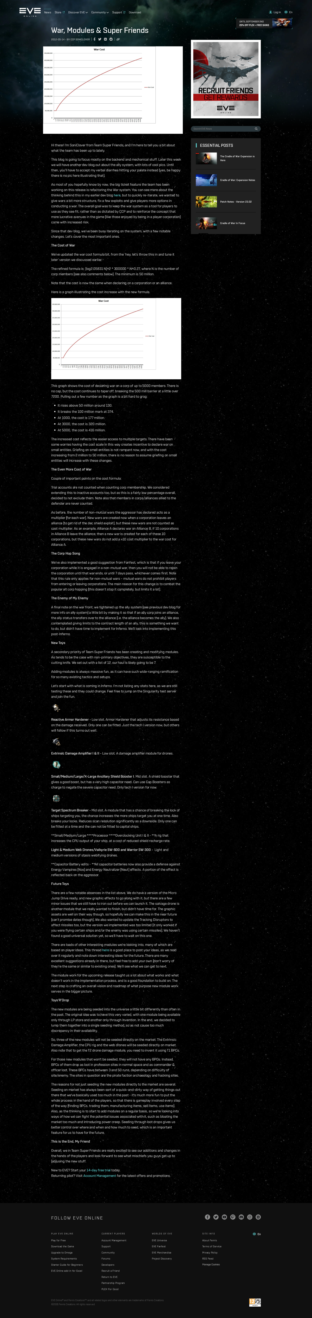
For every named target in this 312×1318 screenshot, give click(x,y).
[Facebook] (207, 1217)
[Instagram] (249, 1217)
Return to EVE (110, 1277)
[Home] (30, 15)
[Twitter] (216, 1217)
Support (106, 1246)
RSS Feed (208, 1258)
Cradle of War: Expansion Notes (237, 180)
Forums (106, 1258)
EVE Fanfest (159, 1246)
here (117, 195)
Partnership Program (113, 1283)
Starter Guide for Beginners (67, 1264)
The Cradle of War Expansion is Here (237, 158)
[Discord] (241, 1217)
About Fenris (209, 1240)
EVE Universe (159, 1240)
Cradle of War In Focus (232, 223)
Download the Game (62, 1246)
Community (108, 1252)
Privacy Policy (210, 1252)
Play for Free (58, 1240)
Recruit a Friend (111, 1270)
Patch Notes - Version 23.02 (236, 201)
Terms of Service (212, 1246)
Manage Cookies (211, 1264)
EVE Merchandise (161, 1252)
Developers (108, 1264)
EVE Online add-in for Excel (66, 1270)
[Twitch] (232, 1217)
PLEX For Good (110, 1289)
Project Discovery (162, 1258)
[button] (275, 12)
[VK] (258, 1217)
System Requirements (64, 1258)
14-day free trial (98, 1170)
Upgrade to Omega (61, 1252)
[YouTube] (224, 1217)
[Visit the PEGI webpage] (255, 1302)
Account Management (99, 1175)
